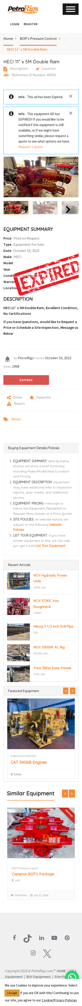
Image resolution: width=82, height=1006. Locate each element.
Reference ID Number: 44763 (33, 75)
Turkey (37, 613)
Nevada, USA (40, 653)
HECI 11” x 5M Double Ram (27, 49)
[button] (5, 24)
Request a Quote (30, 147)
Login (14, 24)
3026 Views (21, 895)
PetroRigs (26, 358)
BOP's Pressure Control (38, 38)
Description (18, 68)
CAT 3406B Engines (29, 762)
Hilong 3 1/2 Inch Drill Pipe (53, 626)
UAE (35, 632)
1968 (15, 366)
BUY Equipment (38, 976)
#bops (16, 419)
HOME (61, 970)
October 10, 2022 (58, 358)
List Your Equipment (50, 546)
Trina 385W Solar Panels (52, 668)
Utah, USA (39, 674)
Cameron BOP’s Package (33, 874)
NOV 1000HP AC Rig (49, 647)
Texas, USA (39, 587)
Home (8, 38)
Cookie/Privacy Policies (59, 1000)
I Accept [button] (12, 993)
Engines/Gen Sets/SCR (23, 756)
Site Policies (64, 976)
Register (30, 24)
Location (48, 68)
